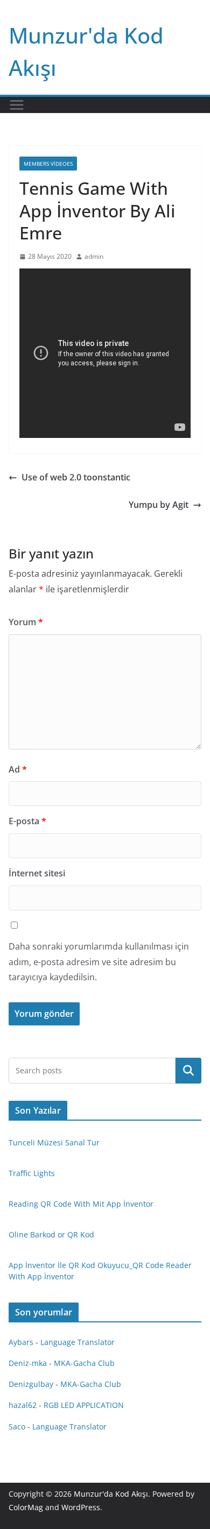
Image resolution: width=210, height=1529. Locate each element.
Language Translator (77, 1342)
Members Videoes (48, 163)
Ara (188, 1071)
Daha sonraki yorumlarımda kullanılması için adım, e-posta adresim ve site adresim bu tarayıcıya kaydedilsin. (99, 961)
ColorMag (26, 1507)
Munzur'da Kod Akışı (111, 1494)
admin (94, 256)
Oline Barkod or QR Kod (51, 1234)
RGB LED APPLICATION (84, 1405)
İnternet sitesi (37, 873)
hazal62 (23, 1405)
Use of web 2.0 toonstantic (76, 477)
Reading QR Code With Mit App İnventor (81, 1204)
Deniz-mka (28, 1363)
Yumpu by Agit (158, 505)
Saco (17, 1426)
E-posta (27, 821)
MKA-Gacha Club (84, 1363)
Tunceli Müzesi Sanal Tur (54, 1142)
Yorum (26, 622)
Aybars (21, 1342)
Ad (18, 769)
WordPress (80, 1507)
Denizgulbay (31, 1384)
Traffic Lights (32, 1173)
